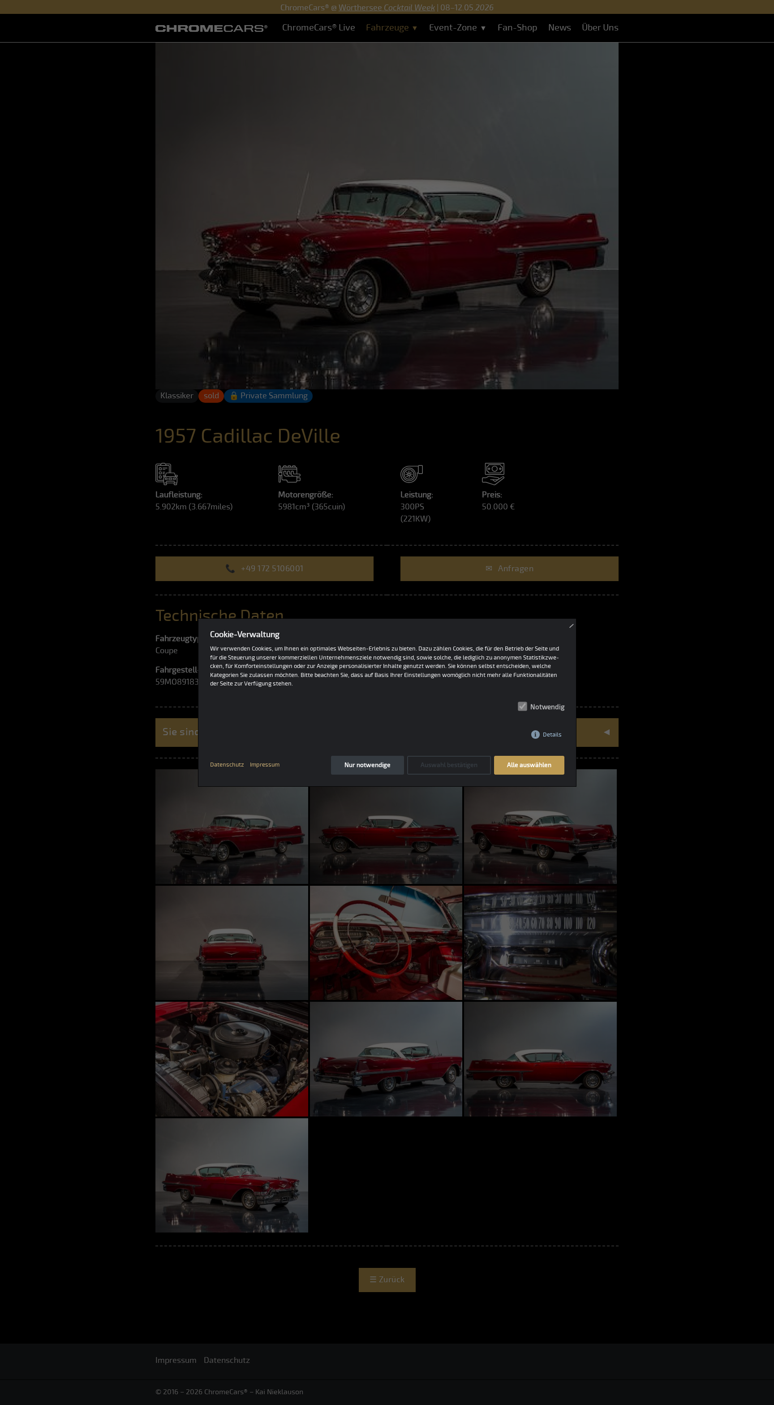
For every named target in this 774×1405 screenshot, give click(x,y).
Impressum (265, 764)
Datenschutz (227, 764)
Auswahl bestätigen (449, 765)
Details (552, 734)
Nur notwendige (367, 765)
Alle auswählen (529, 765)
